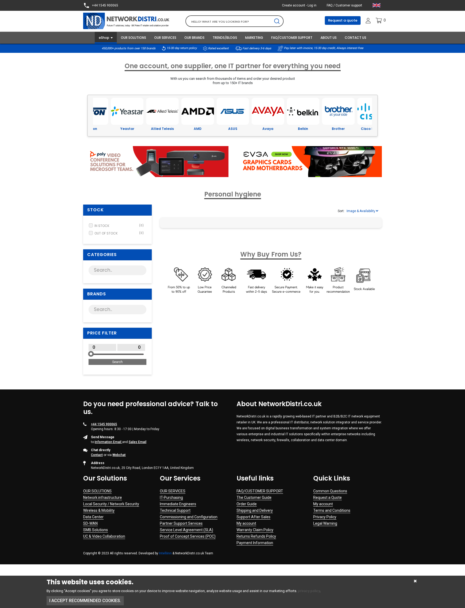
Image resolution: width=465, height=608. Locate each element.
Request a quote (342, 20)
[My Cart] (379, 20)
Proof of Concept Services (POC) (188, 536)
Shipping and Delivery (255, 510)
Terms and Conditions (331, 510)
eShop (104, 37)
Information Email (108, 442)
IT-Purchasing (171, 497)
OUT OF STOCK (119, 233)
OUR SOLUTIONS (133, 37)
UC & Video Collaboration (104, 536)
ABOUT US (328, 37)
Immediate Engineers (178, 504)
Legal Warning (325, 523)
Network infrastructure (102, 497)
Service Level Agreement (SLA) (186, 530)
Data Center (93, 517)
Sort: (341, 211)
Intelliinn (165, 553)
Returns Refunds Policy (256, 536)
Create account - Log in (299, 5)
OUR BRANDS (194, 37)
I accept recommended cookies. (85, 600)
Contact (97, 455)
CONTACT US (355, 37)
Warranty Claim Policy (255, 530)
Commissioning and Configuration (188, 517)
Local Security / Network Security (111, 504)
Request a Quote (327, 497)
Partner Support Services (181, 523)
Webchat (119, 455)
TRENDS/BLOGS (225, 37)
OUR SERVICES (165, 37)
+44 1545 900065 (104, 5)
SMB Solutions (95, 530)
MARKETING (254, 37)
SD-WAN (90, 523)
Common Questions (330, 491)
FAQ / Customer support (344, 5)
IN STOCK (119, 225)
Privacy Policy (324, 517)
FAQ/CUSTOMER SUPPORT (291, 37)
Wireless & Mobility (99, 510)
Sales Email (137, 442)
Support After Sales (253, 517)
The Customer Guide (254, 497)
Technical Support (175, 510)
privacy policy (309, 591)
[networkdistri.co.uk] (130, 20)
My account (246, 523)
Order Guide (247, 504)
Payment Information (255, 543)
